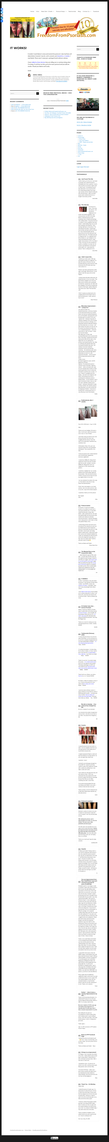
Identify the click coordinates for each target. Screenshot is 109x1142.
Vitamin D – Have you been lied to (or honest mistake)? (56, 114)
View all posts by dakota (61, 81)
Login (78, 166)
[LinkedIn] (1, 18)
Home (32, 11)
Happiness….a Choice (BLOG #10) (23, 104)
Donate (79, 146)
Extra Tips (80, 148)
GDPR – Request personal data (86, 142)
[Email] (1, 15)
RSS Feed (86, 166)
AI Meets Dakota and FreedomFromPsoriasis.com (55, 111)
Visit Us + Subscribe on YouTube (84, 125)
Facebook (96, 11)
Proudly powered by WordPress (40, 1130)
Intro (37, 11)
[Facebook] (1, 9)
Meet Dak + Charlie (46, 11)
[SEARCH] (37, 93)
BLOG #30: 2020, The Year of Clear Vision (25, 109)
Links (80, 154)
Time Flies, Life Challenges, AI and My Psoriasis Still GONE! (58, 113)
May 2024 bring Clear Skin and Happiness (54, 117)
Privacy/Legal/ (81, 137)
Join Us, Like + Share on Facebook (84, 122)
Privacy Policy (82, 139)
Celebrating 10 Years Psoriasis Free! (52, 116)
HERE (67, 100)
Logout (81, 166)
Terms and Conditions (84, 140)
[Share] (1, 21)
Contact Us (86, 11)
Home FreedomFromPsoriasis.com (85, 151)
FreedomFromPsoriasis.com (16, 1130)
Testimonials (72, 11)
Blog (79, 11)
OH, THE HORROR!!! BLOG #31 (23, 107)
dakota (12, 104)
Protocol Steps (60, 11)
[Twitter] (1, 12)
